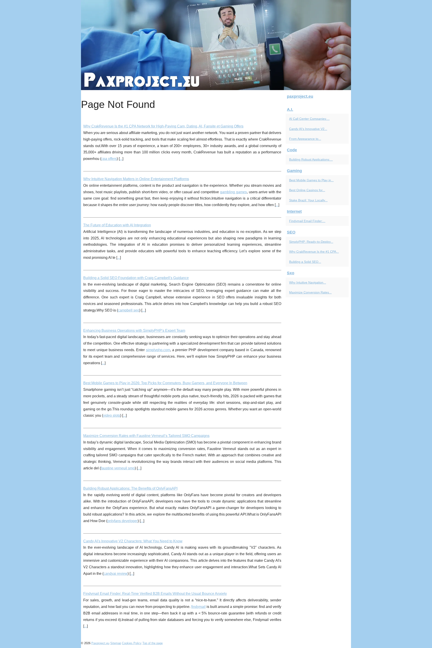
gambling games (233, 192)
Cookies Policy (132, 643)
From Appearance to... (305, 139)
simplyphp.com (158, 350)
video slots (111, 415)
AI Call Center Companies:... (309, 119)
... (121, 159)
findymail (198, 607)
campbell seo (128, 310)
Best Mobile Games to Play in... (311, 180)
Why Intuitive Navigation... (307, 282)
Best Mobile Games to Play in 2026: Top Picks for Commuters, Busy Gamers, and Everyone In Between (165, 383)
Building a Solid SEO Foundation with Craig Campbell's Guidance (136, 278)
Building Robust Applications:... (311, 159)
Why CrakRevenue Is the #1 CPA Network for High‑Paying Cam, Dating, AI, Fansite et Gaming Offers (163, 126)
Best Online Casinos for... (307, 190)
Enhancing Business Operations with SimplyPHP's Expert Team (134, 330)
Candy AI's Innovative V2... (308, 129)
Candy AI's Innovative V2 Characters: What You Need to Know (132, 541)
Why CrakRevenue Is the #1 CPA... (314, 251)
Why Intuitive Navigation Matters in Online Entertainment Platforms (136, 179)
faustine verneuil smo (118, 468)
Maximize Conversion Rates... (310, 292)
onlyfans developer (122, 521)
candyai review (116, 573)
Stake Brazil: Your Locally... (308, 200)
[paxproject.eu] (216, 45)
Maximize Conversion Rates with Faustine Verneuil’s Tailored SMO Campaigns (146, 436)
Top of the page (152, 643)
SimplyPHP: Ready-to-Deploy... (311, 241)
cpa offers (109, 159)
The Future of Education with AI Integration (117, 225)
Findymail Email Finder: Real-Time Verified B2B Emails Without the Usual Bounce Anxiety (155, 594)
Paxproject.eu (100, 643)
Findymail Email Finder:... (307, 221)
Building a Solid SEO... (305, 262)
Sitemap (115, 643)
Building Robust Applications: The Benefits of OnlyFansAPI (130, 488)
